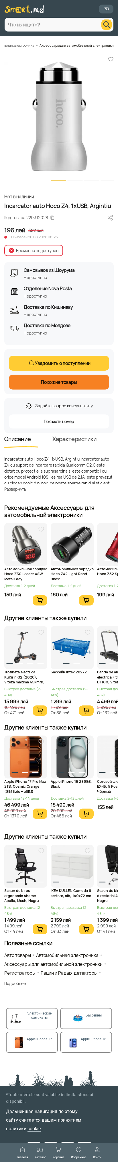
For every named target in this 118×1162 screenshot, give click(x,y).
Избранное (78, 1157)
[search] (106, 24)
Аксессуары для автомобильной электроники (77, 45)
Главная (22, 1157)
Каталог (40, 1157)
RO (106, 8)
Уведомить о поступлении (63, 363)
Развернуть (15, 489)
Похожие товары (59, 382)
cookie (34, 1128)
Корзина (58, 1157)
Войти (97, 1157)
